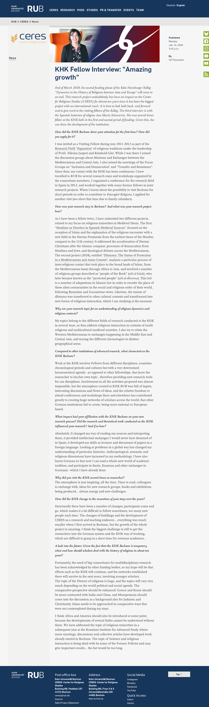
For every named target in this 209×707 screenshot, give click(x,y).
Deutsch (170, 5)
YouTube (131, 690)
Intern (130, 699)
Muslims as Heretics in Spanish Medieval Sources (90, 228)
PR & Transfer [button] (110, 10)
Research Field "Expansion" (73, 148)
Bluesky (131, 683)
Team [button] (140, 10)
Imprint (59, 699)
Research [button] (67, 10)
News (12, 58)
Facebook (132, 686)
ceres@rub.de (62, 695)
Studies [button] (92, 10)
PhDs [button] (80, 10)
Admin (130, 703)
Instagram (132, 679)
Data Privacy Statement (67, 702)
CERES (53, 10)
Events (128, 10)
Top (178, 674)
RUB (14, 21)
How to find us (96, 698)
